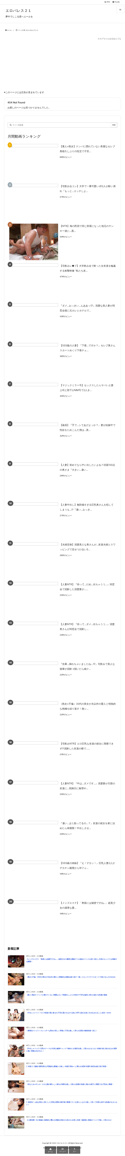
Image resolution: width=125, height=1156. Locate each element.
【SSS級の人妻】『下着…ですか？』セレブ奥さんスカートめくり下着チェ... (87, 348)
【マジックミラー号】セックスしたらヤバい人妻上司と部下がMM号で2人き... (86, 388)
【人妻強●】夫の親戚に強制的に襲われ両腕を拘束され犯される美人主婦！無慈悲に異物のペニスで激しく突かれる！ (69, 1120)
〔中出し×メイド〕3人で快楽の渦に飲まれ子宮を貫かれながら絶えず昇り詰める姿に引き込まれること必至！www (68, 1013)
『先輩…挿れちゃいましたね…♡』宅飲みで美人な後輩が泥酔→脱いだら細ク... (87, 666)
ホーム (9, 30)
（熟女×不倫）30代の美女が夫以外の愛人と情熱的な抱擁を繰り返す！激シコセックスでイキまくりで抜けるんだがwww (70, 977)
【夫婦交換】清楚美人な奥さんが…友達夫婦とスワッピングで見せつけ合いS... (87, 547)
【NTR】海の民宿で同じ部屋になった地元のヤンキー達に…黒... (87, 228)
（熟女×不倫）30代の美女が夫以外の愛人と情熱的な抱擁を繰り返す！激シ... (88, 706)
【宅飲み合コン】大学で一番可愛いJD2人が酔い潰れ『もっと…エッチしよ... (88, 189)
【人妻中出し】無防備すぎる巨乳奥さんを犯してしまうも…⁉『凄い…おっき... (86, 507)
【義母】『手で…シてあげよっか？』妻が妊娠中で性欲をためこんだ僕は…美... (87, 427)
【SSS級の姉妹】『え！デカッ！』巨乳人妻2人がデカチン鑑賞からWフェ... (87, 865)
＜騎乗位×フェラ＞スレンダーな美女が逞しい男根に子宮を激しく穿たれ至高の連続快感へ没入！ (61, 1031)
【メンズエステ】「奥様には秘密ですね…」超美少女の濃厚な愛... (87, 905)
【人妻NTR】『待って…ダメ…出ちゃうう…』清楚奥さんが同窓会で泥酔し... (87, 627)
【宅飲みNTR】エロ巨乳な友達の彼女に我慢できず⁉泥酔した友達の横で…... (87, 746)
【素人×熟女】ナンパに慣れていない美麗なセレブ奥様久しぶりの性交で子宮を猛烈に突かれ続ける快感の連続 (66, 995)
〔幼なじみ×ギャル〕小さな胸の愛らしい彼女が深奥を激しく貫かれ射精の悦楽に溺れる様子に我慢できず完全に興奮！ (70, 1084)
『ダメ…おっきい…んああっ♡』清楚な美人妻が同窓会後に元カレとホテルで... (87, 308)
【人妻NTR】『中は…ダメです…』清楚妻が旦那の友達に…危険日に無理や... (87, 786)
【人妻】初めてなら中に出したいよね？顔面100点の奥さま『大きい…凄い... (87, 467)
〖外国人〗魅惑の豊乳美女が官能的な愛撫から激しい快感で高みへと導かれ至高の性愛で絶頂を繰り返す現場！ (67, 1066)
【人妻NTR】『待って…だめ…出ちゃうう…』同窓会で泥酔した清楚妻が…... (87, 587)
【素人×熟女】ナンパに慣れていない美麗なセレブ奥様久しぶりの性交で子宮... (87, 149)
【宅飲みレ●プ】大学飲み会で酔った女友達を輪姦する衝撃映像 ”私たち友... (88, 268)
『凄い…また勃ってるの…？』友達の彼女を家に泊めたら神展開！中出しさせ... (87, 826)
